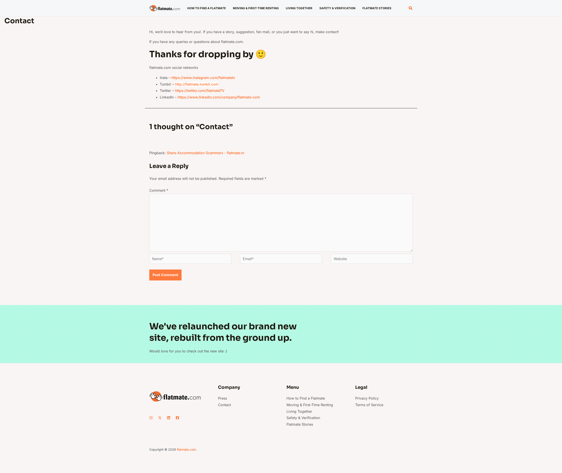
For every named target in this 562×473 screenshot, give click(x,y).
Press (222, 398)
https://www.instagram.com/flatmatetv (203, 77)
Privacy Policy (367, 398)
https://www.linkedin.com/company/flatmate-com (219, 97)
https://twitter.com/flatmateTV (199, 90)
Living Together (299, 411)
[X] (160, 417)
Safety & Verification (303, 418)
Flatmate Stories (299, 424)
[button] (411, 8)
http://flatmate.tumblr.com (196, 84)
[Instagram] (151, 417)
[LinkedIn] (168, 417)
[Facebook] (177, 417)
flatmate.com (186, 449)
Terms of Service (369, 405)
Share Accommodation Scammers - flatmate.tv (205, 153)
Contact (224, 405)
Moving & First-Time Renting (309, 405)
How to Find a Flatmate (305, 398)
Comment (158, 190)
